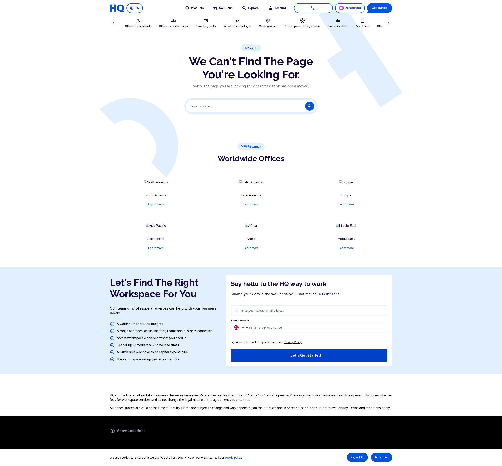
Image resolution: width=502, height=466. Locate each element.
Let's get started (308, 355)
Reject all (357, 457)
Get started (379, 7)
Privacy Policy (293, 342)
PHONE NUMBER (240, 320)
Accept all (382, 457)
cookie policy (233, 457)
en (134, 8)
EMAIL (234, 303)
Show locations (127, 431)
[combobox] (242, 327)
